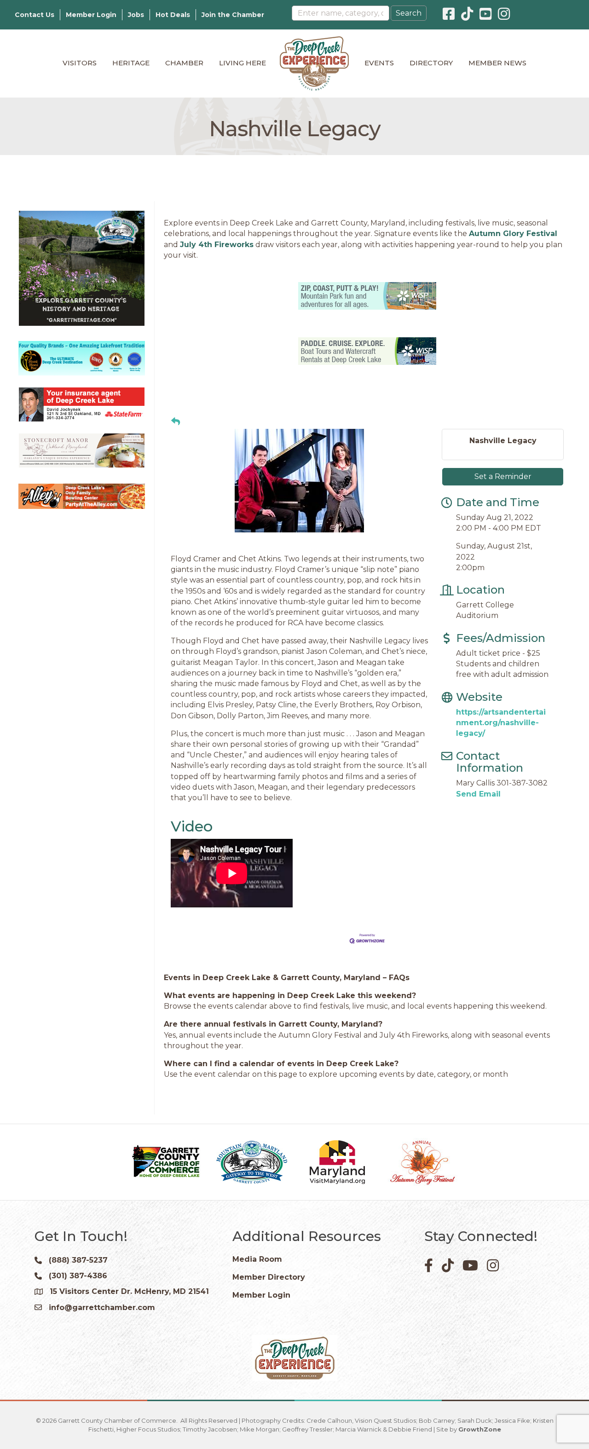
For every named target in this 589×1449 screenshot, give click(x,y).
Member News (497, 62)
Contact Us (34, 15)
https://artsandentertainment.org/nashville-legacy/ (501, 723)
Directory (431, 62)
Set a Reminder (502, 476)
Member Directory (268, 1277)
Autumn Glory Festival (513, 233)
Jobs (136, 15)
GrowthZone (479, 1429)
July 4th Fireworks (217, 244)
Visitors (80, 62)
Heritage (131, 62)
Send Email (478, 794)
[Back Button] (175, 422)
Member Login (91, 15)
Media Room (257, 1259)
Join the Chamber (233, 15)
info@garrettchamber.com (102, 1307)
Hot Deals (173, 15)
